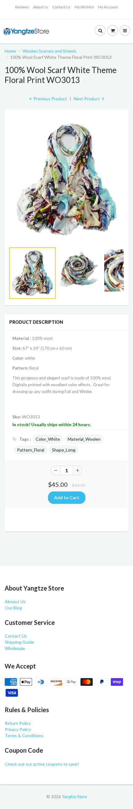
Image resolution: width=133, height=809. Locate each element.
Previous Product (49, 98)
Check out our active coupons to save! (42, 764)
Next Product (87, 98)
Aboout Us (15, 601)
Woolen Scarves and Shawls (49, 51)
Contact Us (61, 7)
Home (10, 51)
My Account (108, 7)
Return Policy (18, 723)
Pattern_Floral (30, 449)
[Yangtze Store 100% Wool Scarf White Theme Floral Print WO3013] (66, 179)
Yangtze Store (74, 796)
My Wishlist (84, 7)
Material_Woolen (84, 439)
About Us (40, 7)
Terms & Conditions (24, 735)
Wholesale (15, 648)
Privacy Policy (18, 729)
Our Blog (13, 607)
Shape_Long (63, 449)
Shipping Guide (19, 642)
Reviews (22, 7)
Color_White (48, 439)
